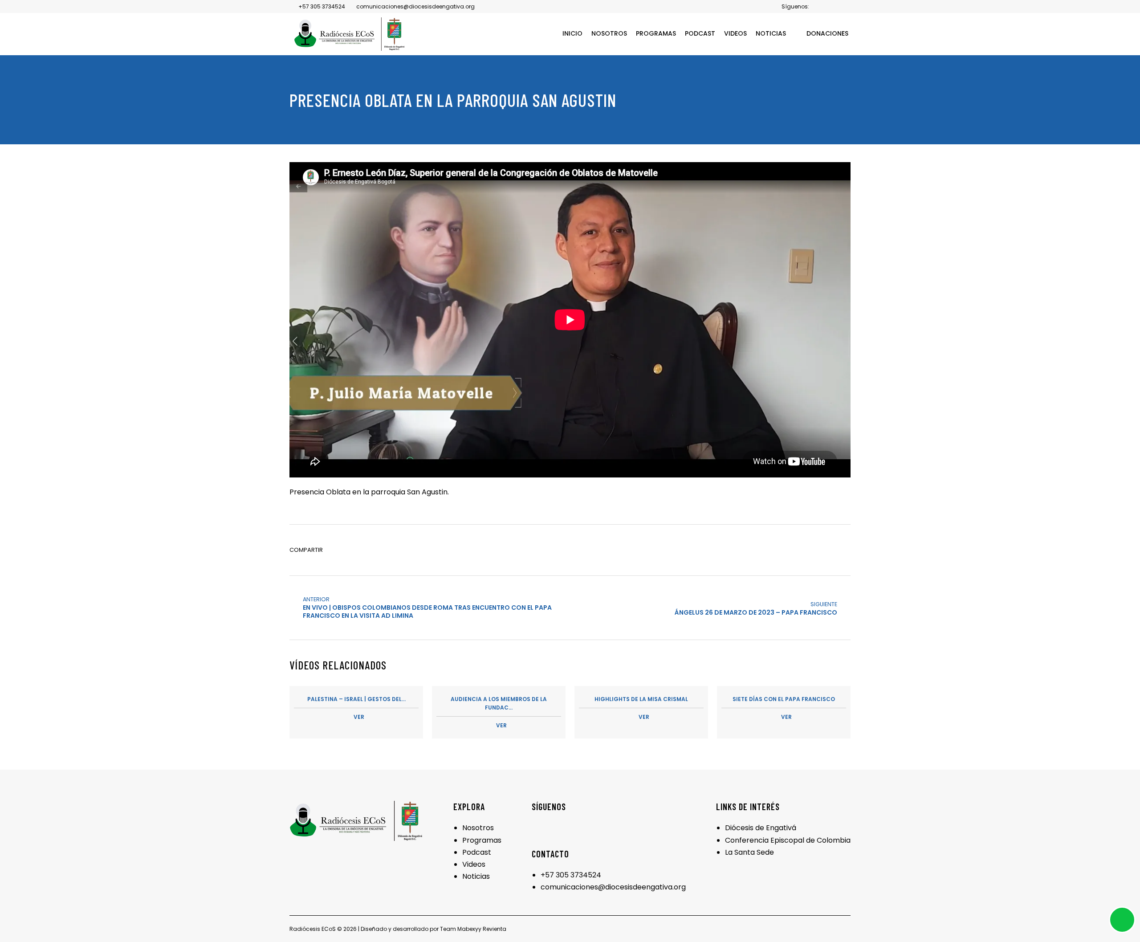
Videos (473, 864)
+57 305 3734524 (571, 875)
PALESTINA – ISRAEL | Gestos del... (356, 708)
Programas (481, 840)
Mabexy (467, 929)
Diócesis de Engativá (760, 828)
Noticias (476, 876)
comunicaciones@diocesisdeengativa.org (613, 887)
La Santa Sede (749, 852)
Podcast (476, 852)
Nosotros (478, 828)
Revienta (494, 929)
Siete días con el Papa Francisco (784, 708)
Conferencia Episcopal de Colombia (788, 840)
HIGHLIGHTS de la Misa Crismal (641, 708)
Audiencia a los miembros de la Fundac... (499, 712)
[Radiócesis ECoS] (349, 34)
